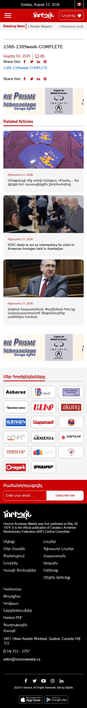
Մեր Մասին (14, 548)
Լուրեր (50, 541)
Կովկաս (11, 603)
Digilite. (69, 687)
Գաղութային (15, 624)
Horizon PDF (12, 617)
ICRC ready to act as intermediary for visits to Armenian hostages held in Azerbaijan (41, 246)
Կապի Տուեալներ (19, 570)
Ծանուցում (13, 556)
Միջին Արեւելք (57, 577)
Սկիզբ (9, 541)
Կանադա (12, 589)
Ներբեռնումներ (17, 610)
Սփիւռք (51, 570)
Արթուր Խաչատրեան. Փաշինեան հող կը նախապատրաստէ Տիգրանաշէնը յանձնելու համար (41, 313)
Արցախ (51, 563)
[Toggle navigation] (7, 15)
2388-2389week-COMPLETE (25, 68)
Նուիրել (69, 15)
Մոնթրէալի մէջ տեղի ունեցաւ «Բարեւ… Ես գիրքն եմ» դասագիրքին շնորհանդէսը (43, 182)
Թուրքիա (12, 596)
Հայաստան (55, 556)
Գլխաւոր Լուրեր (59, 548)
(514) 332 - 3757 (16, 651)
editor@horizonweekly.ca (21, 659)
